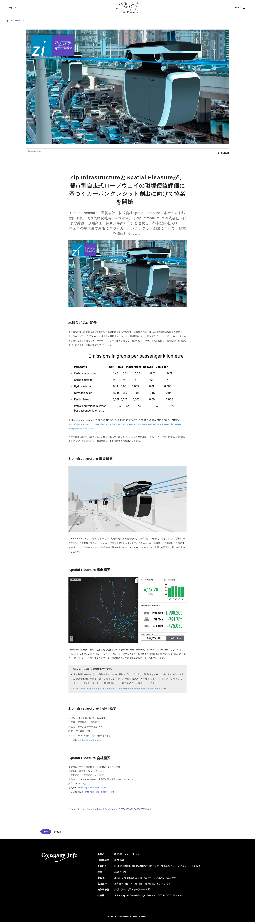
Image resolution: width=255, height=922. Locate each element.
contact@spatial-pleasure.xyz (99, 792)
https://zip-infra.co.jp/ (91, 740)
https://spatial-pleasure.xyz (92, 787)
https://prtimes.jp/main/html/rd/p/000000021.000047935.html (119, 809)
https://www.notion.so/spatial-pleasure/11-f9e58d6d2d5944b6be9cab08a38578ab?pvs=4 (119, 688)
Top (6, 20)
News (17, 20)
